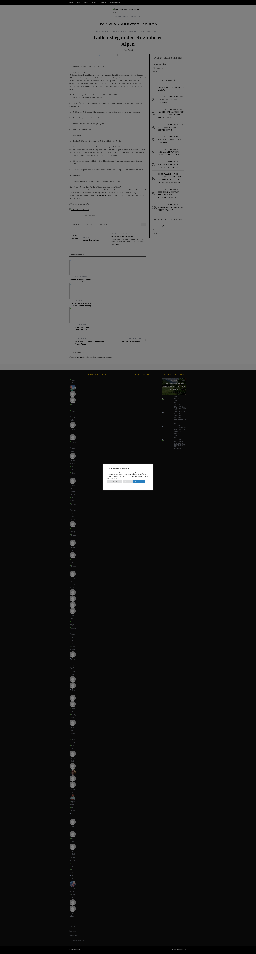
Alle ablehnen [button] (128, 482)
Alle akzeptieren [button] (138, 482)
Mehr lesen (117, 478)
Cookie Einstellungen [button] (115, 482)
